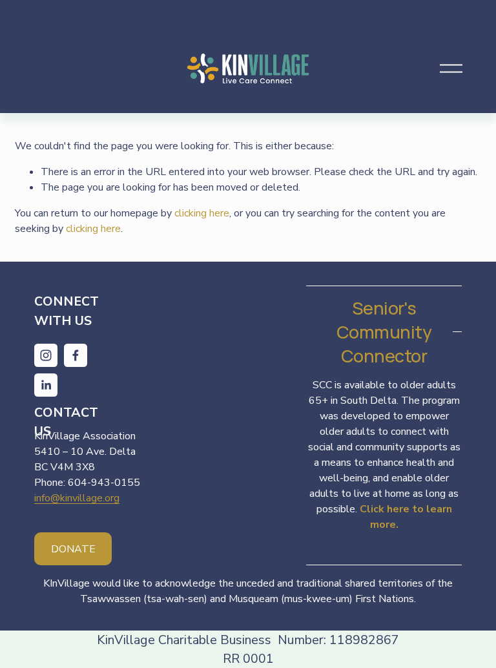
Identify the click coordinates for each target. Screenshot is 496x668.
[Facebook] (75, 355)
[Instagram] (45, 355)
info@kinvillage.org (76, 498)
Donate (73, 549)
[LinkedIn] (45, 385)
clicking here (201, 213)
